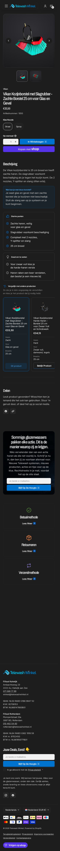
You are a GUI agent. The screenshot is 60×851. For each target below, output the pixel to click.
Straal (7, 124)
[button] (6, 6)
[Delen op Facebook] (6, 409)
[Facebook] (13, 795)
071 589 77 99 (9, 691)
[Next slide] (49, 40)
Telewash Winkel (17, 828)
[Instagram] (6, 795)
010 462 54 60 (10, 723)
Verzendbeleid (9, 838)
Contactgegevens (23, 838)
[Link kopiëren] (13, 409)
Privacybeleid (34, 770)
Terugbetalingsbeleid (12, 834)
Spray (19, 124)
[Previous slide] (8, 40)
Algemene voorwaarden (44, 834)
